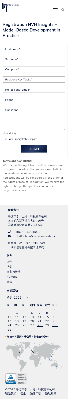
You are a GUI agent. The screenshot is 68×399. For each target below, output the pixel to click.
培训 (9, 266)
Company (12, 69)
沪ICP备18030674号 (32, 243)
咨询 (9, 261)
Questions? (12, 109)
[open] (55, 9)
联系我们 (10, 393)
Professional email (17, 89)
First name (12, 49)
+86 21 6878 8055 (27, 232)
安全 (23, 393)
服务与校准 (14, 271)
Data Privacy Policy (18, 139)
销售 (9, 282)
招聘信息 (12, 276)
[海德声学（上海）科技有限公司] (10, 7)
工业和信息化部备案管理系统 (26, 247)
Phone (9, 99)
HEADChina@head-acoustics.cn (36, 236)
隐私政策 (50, 393)
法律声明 (35, 393)
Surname (11, 59)
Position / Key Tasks (18, 79)
